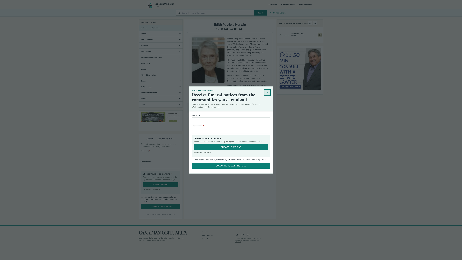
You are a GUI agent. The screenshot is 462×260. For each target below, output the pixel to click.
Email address (201, 126)
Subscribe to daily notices (231, 166)
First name (200, 115)
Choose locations (231, 147)
